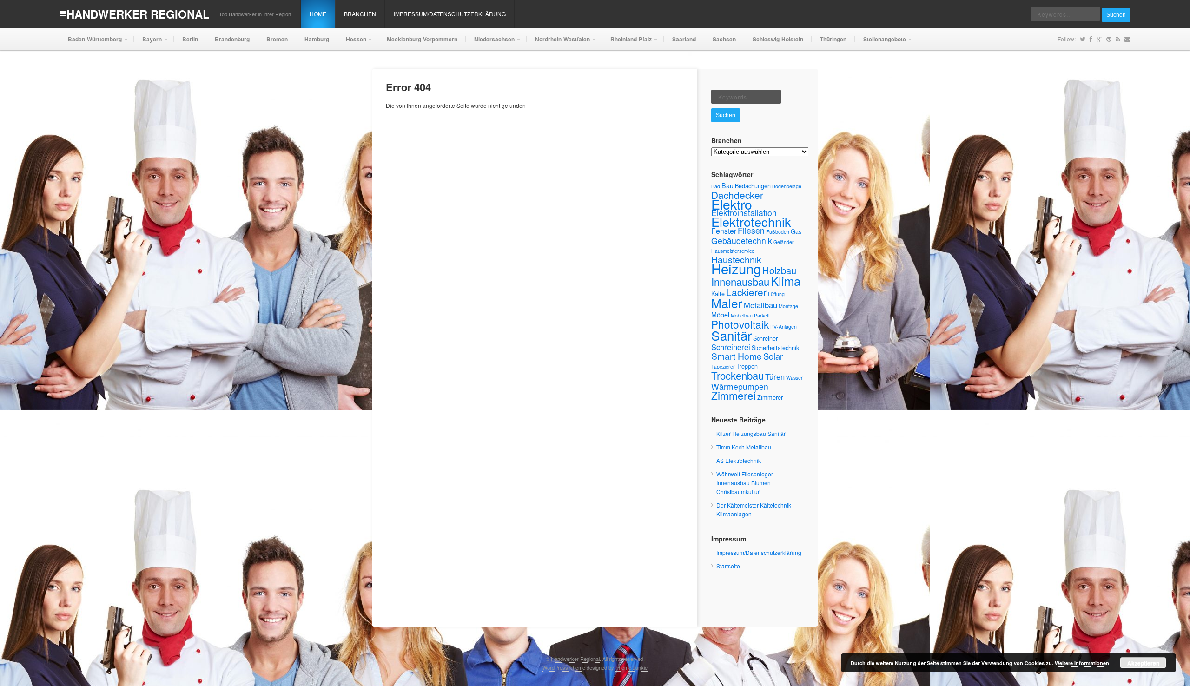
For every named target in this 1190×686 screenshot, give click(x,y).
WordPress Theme (563, 667)
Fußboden (777, 231)
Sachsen (724, 39)
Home (318, 14)
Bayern (148, 42)
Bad (715, 186)
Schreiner (765, 338)
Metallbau (760, 304)
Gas (796, 231)
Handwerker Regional (138, 14)
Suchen (1116, 15)
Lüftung (776, 293)
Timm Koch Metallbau (743, 447)
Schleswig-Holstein (778, 39)
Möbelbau (742, 315)
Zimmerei (733, 395)
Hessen (351, 42)
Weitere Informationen (1082, 663)
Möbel (720, 314)
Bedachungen (753, 185)
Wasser (794, 377)
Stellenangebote (880, 42)
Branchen (360, 14)
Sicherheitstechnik (775, 347)
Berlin (190, 39)
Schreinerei (730, 346)
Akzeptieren (1143, 663)
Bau (727, 185)
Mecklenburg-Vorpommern (422, 39)
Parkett (762, 315)
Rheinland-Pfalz (627, 42)
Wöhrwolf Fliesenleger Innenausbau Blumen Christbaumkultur (744, 482)
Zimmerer (770, 397)
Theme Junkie (631, 667)
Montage (788, 306)
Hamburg (316, 39)
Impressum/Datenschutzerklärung (450, 14)
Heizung (736, 268)
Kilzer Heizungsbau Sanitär (751, 433)
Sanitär (731, 335)
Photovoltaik (740, 324)
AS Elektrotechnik (738, 460)
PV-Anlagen (783, 326)
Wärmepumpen (739, 386)
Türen (775, 376)
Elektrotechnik (751, 221)
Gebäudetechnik (741, 240)
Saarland (684, 39)
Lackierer (746, 292)
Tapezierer (723, 366)
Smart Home (736, 356)
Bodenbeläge (786, 186)
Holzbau (779, 270)
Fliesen (751, 230)
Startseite (728, 566)
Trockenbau (737, 375)
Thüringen (833, 39)
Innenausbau (740, 281)
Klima (785, 280)
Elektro (731, 203)
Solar (773, 356)
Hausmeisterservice (732, 250)
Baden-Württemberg (91, 42)
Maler (726, 302)
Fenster (723, 230)
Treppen (747, 366)
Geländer (784, 241)
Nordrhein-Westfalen (558, 42)
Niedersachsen (490, 42)
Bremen (277, 39)
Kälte (718, 293)
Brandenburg (232, 39)
